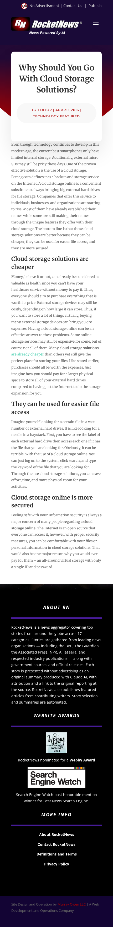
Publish (95, 5)
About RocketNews (56, 834)
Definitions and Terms (57, 854)
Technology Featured (56, 116)
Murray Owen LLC (72, 904)
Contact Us (72, 5)
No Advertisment (44, 5)
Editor (45, 110)
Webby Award (82, 760)
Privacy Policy (56, 864)
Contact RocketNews (56, 844)
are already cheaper (27, 354)
